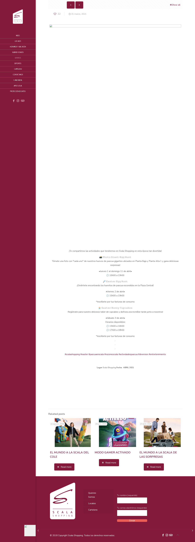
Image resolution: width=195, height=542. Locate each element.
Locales (92, 503)
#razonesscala (111, 354)
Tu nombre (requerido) (127, 495)
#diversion (143, 354)
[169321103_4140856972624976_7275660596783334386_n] (148, 386)
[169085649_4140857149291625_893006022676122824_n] (83, 386)
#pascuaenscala (96, 354)
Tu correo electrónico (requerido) (132, 508)
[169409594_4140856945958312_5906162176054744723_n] (170, 386)
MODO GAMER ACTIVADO (112, 452)
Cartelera (92, 509)
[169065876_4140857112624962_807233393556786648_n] (61, 386)
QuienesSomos (92, 495)
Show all (176, 4)
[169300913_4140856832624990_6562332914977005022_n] (126, 386)
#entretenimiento (157, 354)
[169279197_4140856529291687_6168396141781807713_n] (104, 386)
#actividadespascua (128, 354)
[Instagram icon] (18, 101)
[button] (115, 367)
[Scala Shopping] (18, 16)
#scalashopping (72, 354)
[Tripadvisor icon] (22, 101)
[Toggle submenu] (33, 69)
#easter (84, 354)
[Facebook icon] (13, 101)
